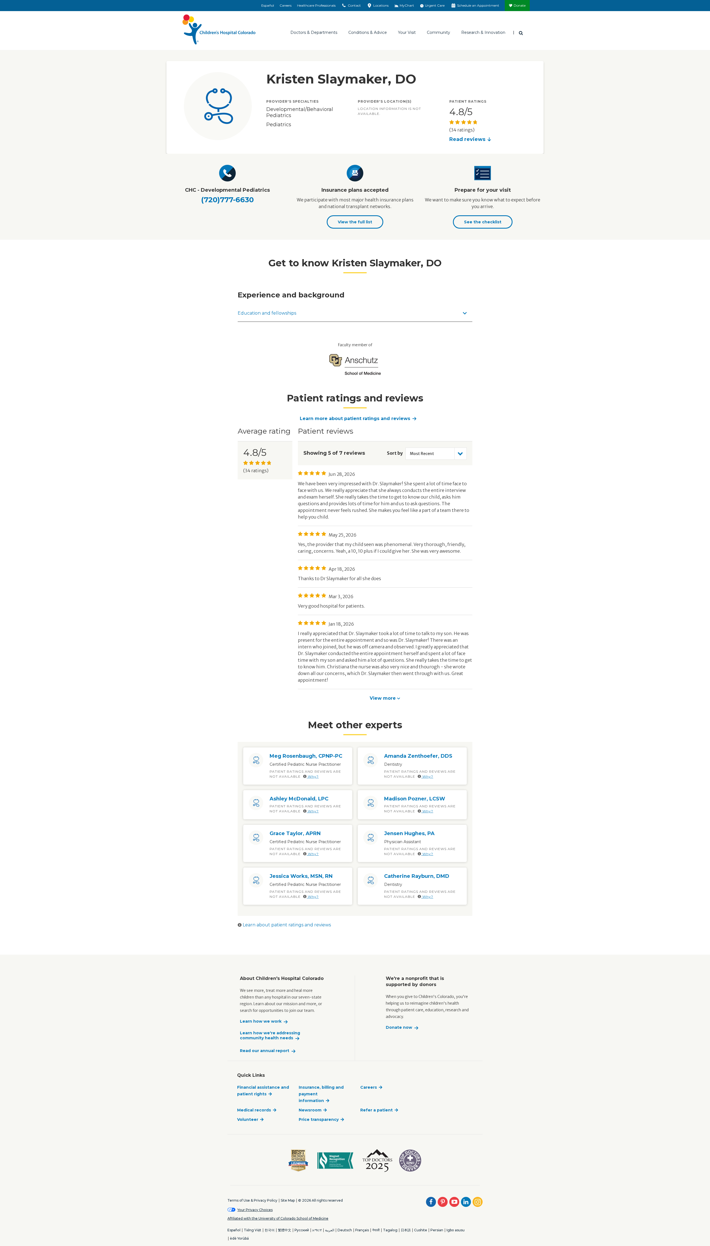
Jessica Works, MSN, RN (301, 876)
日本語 (406, 1230)
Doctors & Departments (313, 32)
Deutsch (345, 1230)
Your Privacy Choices (255, 1210)
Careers (285, 5)
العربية (329, 1230)
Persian (436, 1230)
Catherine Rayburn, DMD (416, 876)
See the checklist (482, 221)
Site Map (288, 1200)
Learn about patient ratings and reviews (286, 924)
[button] (385, 698)
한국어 (270, 1230)
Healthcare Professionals (316, 5)
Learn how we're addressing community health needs (270, 1035)
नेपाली (376, 1230)
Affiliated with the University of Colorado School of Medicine (277, 1218)
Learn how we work (261, 1021)
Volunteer (247, 1119)
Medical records (254, 1110)
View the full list (355, 221)
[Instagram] (478, 1202)
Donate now (399, 1027)
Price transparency (319, 1119)
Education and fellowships (267, 313)
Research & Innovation (483, 32)
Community (438, 32)
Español (267, 5)
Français (362, 1230)
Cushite (420, 1230)
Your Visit (407, 32)
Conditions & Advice (367, 32)
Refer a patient (376, 1110)
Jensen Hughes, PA (409, 833)
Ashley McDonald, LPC (299, 799)
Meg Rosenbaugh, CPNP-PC (306, 756)
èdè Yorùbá (239, 1238)
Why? (313, 776)
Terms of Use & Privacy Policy (252, 1200)
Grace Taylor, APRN (295, 833)
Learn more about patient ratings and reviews (355, 418)
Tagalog (390, 1230)
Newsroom (310, 1110)
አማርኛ (317, 1230)
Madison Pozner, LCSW (414, 799)
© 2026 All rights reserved (320, 1200)
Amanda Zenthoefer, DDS (418, 756)
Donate (520, 5)
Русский (302, 1230)
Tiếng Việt (252, 1230)
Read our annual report (264, 1050)
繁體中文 (284, 1230)
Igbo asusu (456, 1230)
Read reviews (467, 139)
